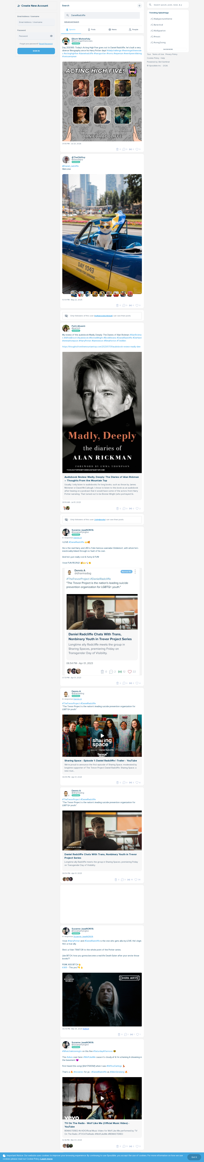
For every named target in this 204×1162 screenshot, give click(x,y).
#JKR (64, 967)
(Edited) (86, 1029)
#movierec (78, 1072)
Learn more (46, 1158)
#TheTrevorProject (71, 703)
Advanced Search (71, 22)
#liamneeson (97, 340)
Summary (75, 43)
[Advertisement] (102, 904)
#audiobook (83, 338)
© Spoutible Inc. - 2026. (157, 65)
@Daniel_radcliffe (70, 166)
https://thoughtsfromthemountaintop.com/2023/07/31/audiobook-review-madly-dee (101, 346)
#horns (110, 53)
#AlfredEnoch (70, 338)
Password (21, 30)
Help (163, 58)
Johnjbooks (100, 519)
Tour (149, 54)
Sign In (36, 51)
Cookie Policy (153, 58)
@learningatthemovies (82, 41)
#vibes (70, 1057)
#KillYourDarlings (114, 1066)
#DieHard (137, 338)
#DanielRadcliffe (124, 338)
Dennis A (77, 538)
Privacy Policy (171, 54)
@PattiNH (76, 328)
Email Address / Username (28, 16)
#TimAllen (121, 340)
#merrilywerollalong (133, 53)
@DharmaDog (78, 693)
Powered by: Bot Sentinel (158, 62)
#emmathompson (70, 340)
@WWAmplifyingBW (80, 532)
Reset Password (46, 44)
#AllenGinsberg (117, 1072)
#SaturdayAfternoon (103, 1051)
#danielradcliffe (86, 53)
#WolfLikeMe (89, 1057)
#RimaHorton (110, 340)
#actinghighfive (71, 53)
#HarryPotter (85, 340)
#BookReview (109, 338)
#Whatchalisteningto (72, 1051)
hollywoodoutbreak (103, 316)
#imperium (118, 53)
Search (65, 6)
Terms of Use (158, 54)
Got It (194, 1157)
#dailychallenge (114, 50)
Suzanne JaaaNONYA (83, 936)
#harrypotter (100, 53)
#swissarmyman (69, 56)
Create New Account (34, 5)
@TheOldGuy (77, 159)
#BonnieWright (96, 338)
